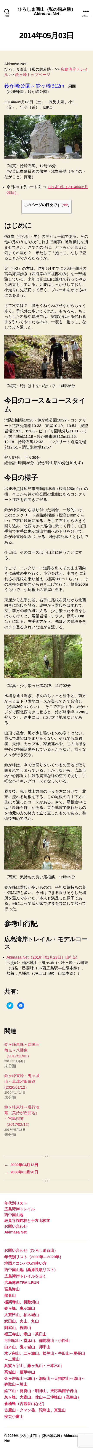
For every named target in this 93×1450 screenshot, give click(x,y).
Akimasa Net (15, 1232)
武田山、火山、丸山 (21, 1321)
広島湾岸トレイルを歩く (25, 1276)
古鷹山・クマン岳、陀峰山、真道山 (35, 1410)
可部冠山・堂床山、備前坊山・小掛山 (36, 1340)
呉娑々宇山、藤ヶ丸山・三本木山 (33, 1366)
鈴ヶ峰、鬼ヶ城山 (19, 1308)
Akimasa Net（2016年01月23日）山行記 (41, 957)
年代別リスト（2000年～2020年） (33, 1257)
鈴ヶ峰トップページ (32, 75)
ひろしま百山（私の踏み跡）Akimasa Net (46, 11)
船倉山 (10, 1295)
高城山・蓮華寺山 (19, 1372)
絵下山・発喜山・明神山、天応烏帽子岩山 (40, 1391)
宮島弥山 (12, 1289)
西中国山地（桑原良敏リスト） (31, 1270)
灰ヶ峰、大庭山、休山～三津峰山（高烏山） (42, 1397)
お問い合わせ (15, 1226)
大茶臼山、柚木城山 (21, 1315)
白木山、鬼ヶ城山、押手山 (27, 1347)
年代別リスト (15, 1203)
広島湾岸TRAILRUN (21, 1282)
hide (65, 205)
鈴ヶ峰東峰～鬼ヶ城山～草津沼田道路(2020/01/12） (21, 1081)
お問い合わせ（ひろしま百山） (31, 1250)
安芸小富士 (14, 1416)
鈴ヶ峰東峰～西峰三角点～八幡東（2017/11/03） (21, 1050)
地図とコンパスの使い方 (25, 1263)
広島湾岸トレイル (19, 1209)
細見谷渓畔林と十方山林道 (27, 1220)
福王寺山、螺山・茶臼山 (25, 1334)
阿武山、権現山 (17, 1328)
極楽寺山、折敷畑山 (21, 1302)
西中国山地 (13, 1215)
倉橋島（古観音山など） (25, 1404)
